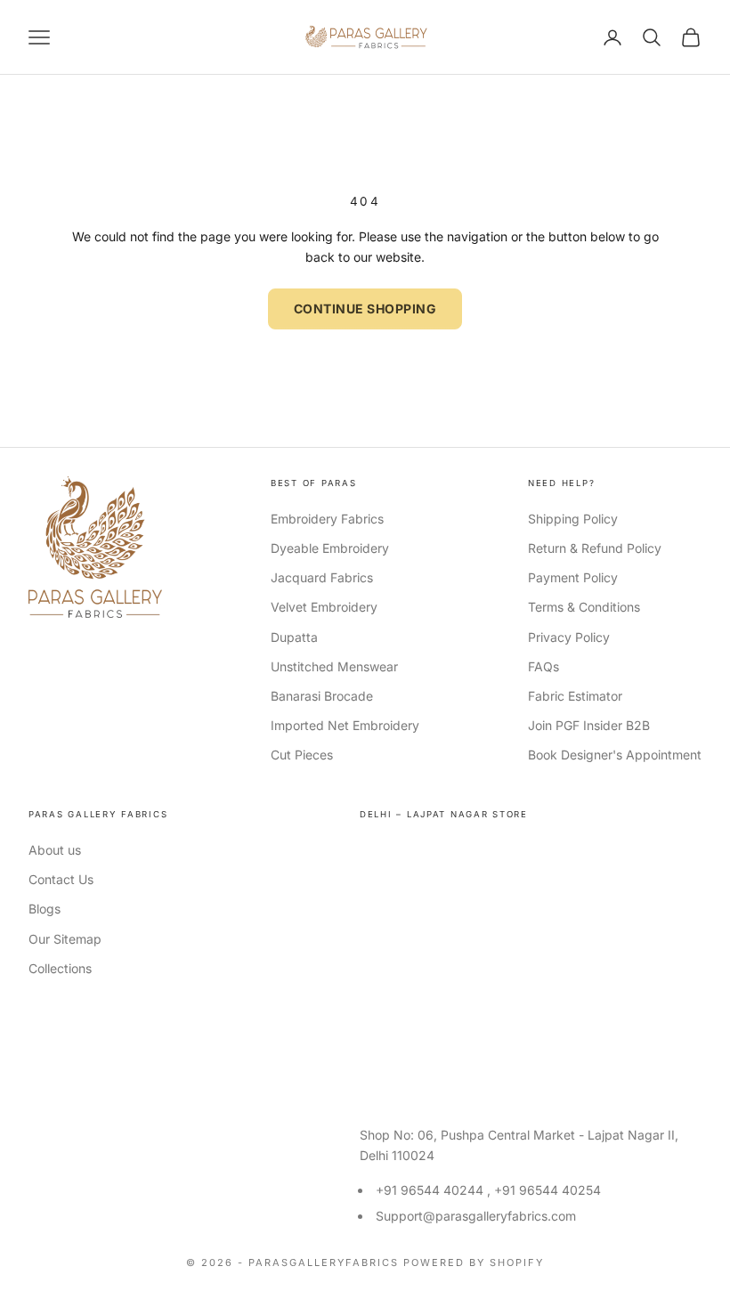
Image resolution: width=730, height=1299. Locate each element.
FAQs (543, 666)
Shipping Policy (573, 518)
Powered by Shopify (473, 1262)
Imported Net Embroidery (345, 725)
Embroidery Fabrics (327, 518)
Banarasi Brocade (322, 695)
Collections (60, 968)
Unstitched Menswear (334, 666)
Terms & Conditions (584, 606)
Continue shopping (365, 308)
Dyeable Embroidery (330, 548)
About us (54, 849)
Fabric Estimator (575, 695)
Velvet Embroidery (324, 606)
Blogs (44, 908)
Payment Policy (573, 577)
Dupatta (294, 637)
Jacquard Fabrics (322, 577)
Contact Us (60, 879)
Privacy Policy (569, 637)
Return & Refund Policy (594, 548)
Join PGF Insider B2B (589, 725)
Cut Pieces (302, 754)
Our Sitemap (64, 938)
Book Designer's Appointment (615, 754)
